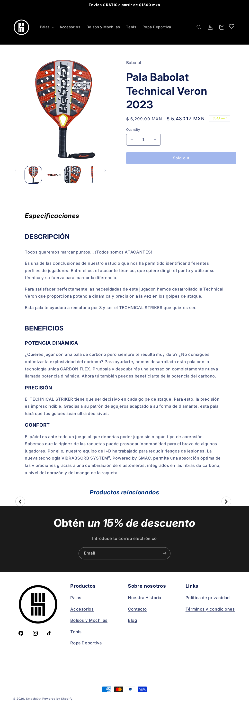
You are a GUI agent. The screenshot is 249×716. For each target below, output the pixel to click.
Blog (132, 620)
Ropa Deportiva (86, 643)
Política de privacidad (208, 597)
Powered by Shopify (57, 698)
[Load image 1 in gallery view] (33, 174)
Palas (75, 597)
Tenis (75, 631)
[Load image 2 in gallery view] (53, 174)
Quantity (133, 130)
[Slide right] (108, 175)
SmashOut (33, 698)
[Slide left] (18, 175)
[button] (46, 27)
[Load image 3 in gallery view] (72, 174)
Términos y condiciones (210, 609)
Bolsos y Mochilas (88, 620)
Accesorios (82, 609)
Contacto (137, 609)
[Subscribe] (164, 553)
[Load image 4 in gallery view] (92, 174)
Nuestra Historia (144, 597)
